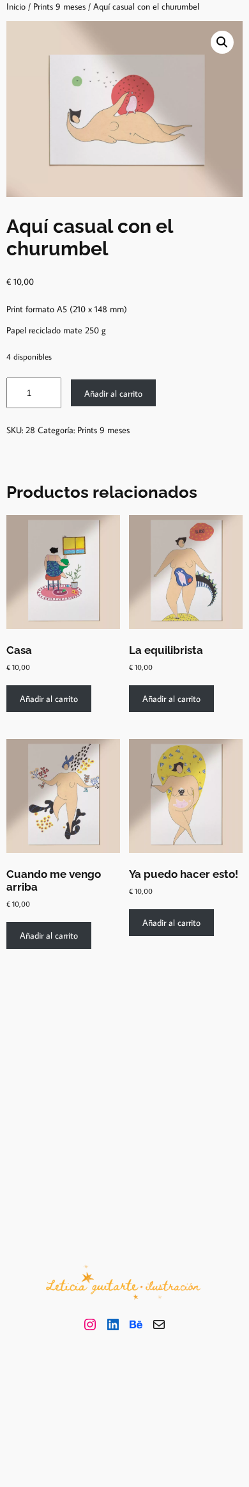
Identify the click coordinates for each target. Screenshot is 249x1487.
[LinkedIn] (113, 1324)
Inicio (16, 6)
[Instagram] (90, 1324)
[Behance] (136, 1324)
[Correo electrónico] (159, 1324)
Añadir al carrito (113, 393)
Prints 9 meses (59, 6)
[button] (222, 42)
